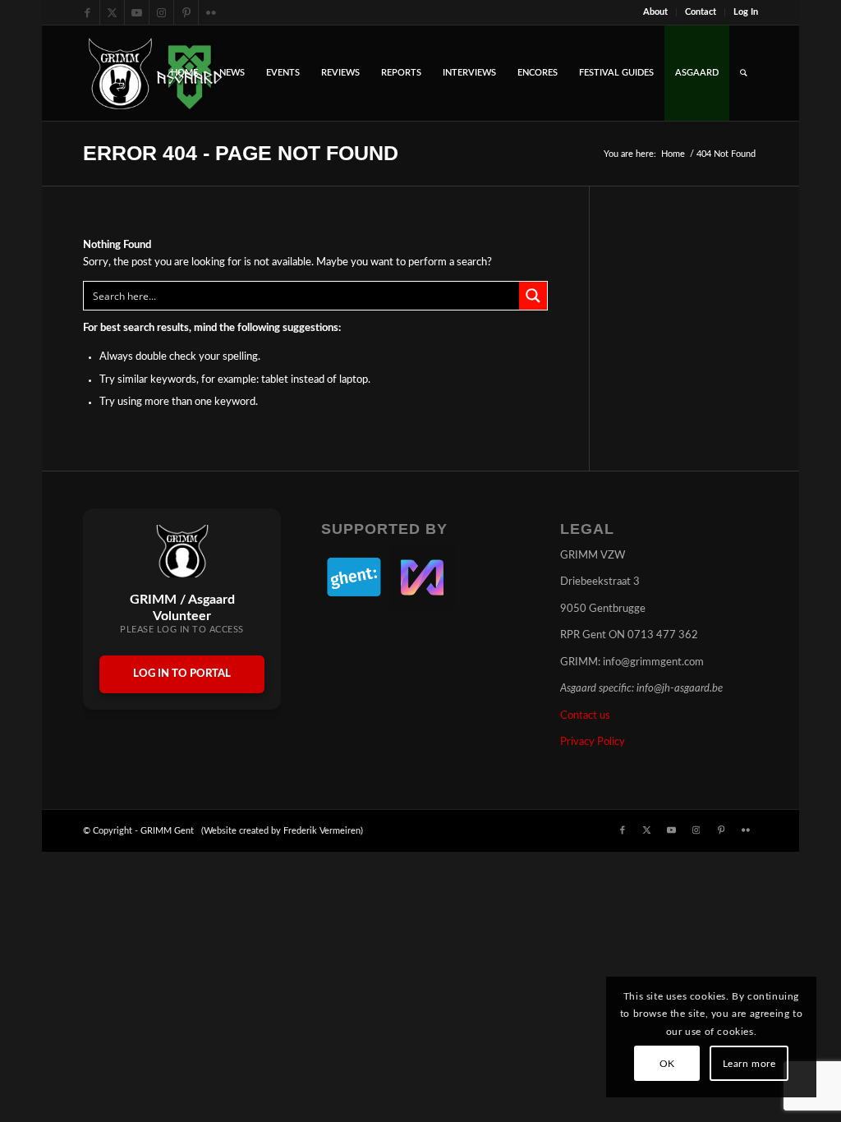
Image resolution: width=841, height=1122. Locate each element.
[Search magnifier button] (533, 296)
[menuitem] (656, 12)
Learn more (749, 1064)
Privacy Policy (592, 742)
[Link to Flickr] (211, 12)
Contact (700, 11)
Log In (745, 11)
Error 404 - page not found (240, 152)
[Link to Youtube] (137, 12)
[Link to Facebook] (87, 12)
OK (667, 1064)
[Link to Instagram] (161, 12)
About (655, 11)
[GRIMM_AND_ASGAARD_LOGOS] (155, 73)
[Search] (743, 73)
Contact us (585, 715)
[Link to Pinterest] (186, 12)
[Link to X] (112, 12)
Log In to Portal (182, 674)
